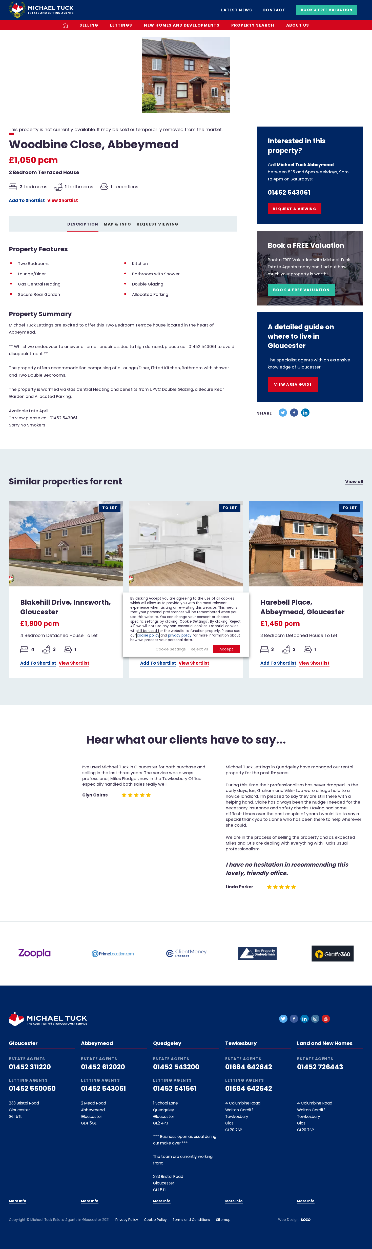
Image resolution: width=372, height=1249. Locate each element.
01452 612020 (103, 1067)
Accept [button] (226, 649)
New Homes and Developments (181, 25)
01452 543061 (289, 192)
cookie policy (148, 635)
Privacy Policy (126, 1219)
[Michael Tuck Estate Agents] (41, 10)
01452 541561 (175, 1088)
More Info (17, 1201)
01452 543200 (176, 1067)
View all (354, 482)
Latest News (236, 10)
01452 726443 (320, 1067)
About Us (297, 25)
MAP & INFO (117, 224)
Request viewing (158, 224)
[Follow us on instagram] (315, 1019)
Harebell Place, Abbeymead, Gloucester (302, 607)
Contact (273, 10)
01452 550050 (32, 1088)
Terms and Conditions (191, 1219)
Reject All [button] (199, 649)
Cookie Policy (155, 1219)
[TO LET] (66, 543)
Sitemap (223, 1219)
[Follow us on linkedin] (304, 1019)
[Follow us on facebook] (294, 1019)
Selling (88, 25)
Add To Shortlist (27, 200)
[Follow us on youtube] (326, 1019)
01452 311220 (30, 1067)
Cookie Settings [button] (171, 649)
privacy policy (180, 635)
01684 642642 (248, 1067)
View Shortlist (62, 200)
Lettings (121, 25)
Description (82, 224)
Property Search (253, 25)
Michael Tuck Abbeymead (305, 165)
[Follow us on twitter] (283, 1019)
